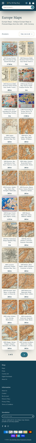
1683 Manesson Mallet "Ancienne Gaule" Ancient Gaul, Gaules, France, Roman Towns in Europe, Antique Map (9, 79)
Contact (4, 393)
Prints (3, 371)
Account (30, 3)
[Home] (13, 3)
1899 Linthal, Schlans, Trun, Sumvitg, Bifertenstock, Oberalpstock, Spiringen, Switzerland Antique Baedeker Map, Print (9, 311)
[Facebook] (2, 426)
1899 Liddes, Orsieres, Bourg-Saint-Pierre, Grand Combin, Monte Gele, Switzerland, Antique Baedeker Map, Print (26, 156)
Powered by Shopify (25, 439)
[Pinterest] (5, 426)
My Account (5, 396)
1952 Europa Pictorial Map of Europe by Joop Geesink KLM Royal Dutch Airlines (9, 53)
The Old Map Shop (14, 439)
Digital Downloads (7, 376)
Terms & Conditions (7, 404)
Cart (33, 3)
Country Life (5, 374)
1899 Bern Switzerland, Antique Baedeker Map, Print (9, 234)
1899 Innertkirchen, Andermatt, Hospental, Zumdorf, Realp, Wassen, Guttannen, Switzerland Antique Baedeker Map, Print (26, 311)
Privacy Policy (6, 401)
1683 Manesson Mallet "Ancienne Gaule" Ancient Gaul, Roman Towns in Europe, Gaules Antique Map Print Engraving (26, 53)
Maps (3, 368)
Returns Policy (6, 399)
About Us (4, 379)
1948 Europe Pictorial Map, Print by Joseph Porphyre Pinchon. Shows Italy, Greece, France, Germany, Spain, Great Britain (26, 79)
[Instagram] (8, 426)
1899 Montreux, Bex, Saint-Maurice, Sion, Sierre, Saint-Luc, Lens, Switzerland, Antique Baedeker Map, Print (9, 156)
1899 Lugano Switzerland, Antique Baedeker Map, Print (9, 131)
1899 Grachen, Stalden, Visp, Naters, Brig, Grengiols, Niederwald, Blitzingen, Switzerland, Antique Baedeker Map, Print (9, 182)
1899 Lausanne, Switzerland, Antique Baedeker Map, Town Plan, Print (9, 260)
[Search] (32, 7)
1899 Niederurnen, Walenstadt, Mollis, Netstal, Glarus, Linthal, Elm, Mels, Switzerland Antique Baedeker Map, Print (26, 286)
